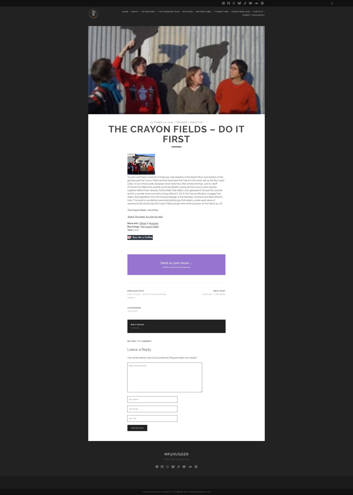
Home (125, 12)
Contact (258, 12)
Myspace (153, 223)
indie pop (196, 122)
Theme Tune (221, 12)
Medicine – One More (213, 294)
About (135, 12)
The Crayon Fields (149, 226)
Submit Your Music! (254, 15)
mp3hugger (176, 454)
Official (142, 223)
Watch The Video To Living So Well (145, 216)
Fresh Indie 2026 (241, 12)
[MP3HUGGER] (93, 18)
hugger (182, 122)
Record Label (204, 12)
